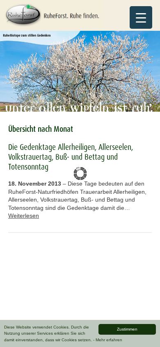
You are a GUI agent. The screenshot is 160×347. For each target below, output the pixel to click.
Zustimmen (127, 329)
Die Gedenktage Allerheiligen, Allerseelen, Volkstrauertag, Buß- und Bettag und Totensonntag (70, 157)
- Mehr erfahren (107, 340)
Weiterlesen (23, 215)
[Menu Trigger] (141, 17)
